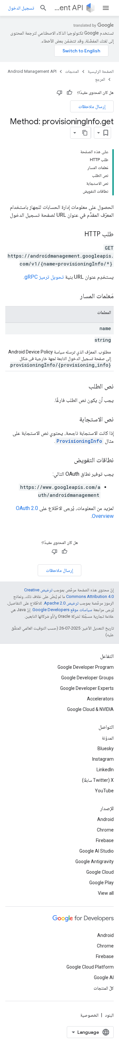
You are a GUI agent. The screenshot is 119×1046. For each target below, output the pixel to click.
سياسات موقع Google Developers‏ (62, 609)
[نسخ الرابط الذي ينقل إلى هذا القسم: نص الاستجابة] (72, 420)
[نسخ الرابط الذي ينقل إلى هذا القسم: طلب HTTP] (77, 235)
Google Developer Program (86, 667)
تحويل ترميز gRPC (44, 277)
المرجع (100, 79)
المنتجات (72, 71)
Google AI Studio (96, 851)
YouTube (104, 790)
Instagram (103, 759)
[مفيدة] (69, 93)
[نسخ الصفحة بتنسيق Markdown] (85, 132)
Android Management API (68, 7)
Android (105, 819)
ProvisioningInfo (79, 441)
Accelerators (100, 698)
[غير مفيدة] (59, 93)
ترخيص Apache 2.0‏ (61, 603)
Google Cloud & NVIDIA (90, 709)
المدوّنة (108, 738)
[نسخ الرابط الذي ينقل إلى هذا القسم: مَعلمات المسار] (73, 296)
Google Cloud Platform (90, 967)
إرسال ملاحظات (91, 106)
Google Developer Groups (87, 677)
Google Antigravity (94, 861)
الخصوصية (89, 1015)
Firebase (105, 840)
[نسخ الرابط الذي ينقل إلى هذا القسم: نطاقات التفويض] (67, 461)
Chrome (105, 830)
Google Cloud (100, 872)
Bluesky (106, 748)
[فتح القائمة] (105, 8)
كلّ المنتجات (104, 988)
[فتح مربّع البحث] (43, 8)
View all (106, 893)
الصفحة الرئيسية (101, 71)
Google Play (101, 882)
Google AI (104, 977)
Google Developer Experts (87, 688)
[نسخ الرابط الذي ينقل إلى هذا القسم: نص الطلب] (82, 387)
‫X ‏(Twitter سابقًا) (98, 780)
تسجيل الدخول (21, 8)
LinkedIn (105, 769)
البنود (109, 1015)
